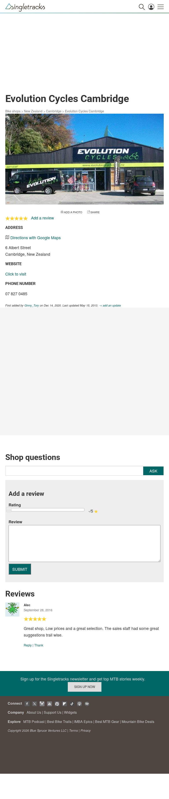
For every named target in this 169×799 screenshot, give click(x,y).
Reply (28, 645)
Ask (153, 471)
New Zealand (33, 111)
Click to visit (15, 274)
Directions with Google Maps (35, 237)
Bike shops (12, 111)
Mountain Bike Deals (138, 721)
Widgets (70, 712)
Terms (73, 730)
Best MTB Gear (107, 721)
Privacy (86, 730)
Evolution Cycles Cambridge (84, 111)
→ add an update (110, 305)
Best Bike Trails (59, 721)
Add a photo (73, 212)
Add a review (42, 218)
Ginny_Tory (31, 305)
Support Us (52, 712)
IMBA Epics (83, 721)
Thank (38, 645)
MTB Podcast (33, 721)
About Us (34, 712)
